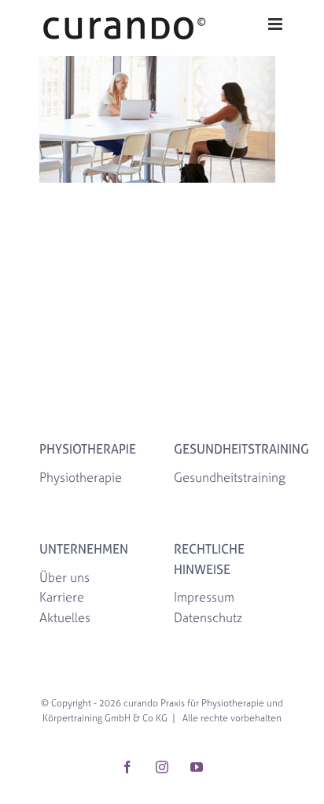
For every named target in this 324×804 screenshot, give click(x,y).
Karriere (61, 597)
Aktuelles (64, 617)
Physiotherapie (80, 477)
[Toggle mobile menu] (276, 24)
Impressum (204, 597)
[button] (28, 775)
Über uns (64, 577)
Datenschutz (208, 617)
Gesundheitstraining (229, 477)
